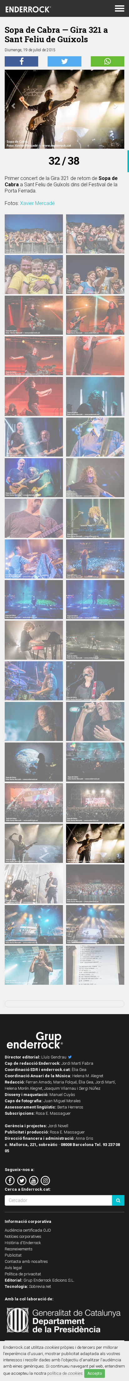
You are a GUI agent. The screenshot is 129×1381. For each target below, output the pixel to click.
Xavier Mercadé (37, 203)
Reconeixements (19, 1249)
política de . (65, 1373)
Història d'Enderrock (23, 1242)
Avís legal (13, 1267)
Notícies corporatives (23, 1236)
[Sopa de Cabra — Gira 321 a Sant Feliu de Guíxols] (34, 233)
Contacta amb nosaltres (26, 1261)
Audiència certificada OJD (28, 1230)
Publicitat (13, 1255)
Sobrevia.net (40, 1286)
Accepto (94, 1373)
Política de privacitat (23, 1274)
